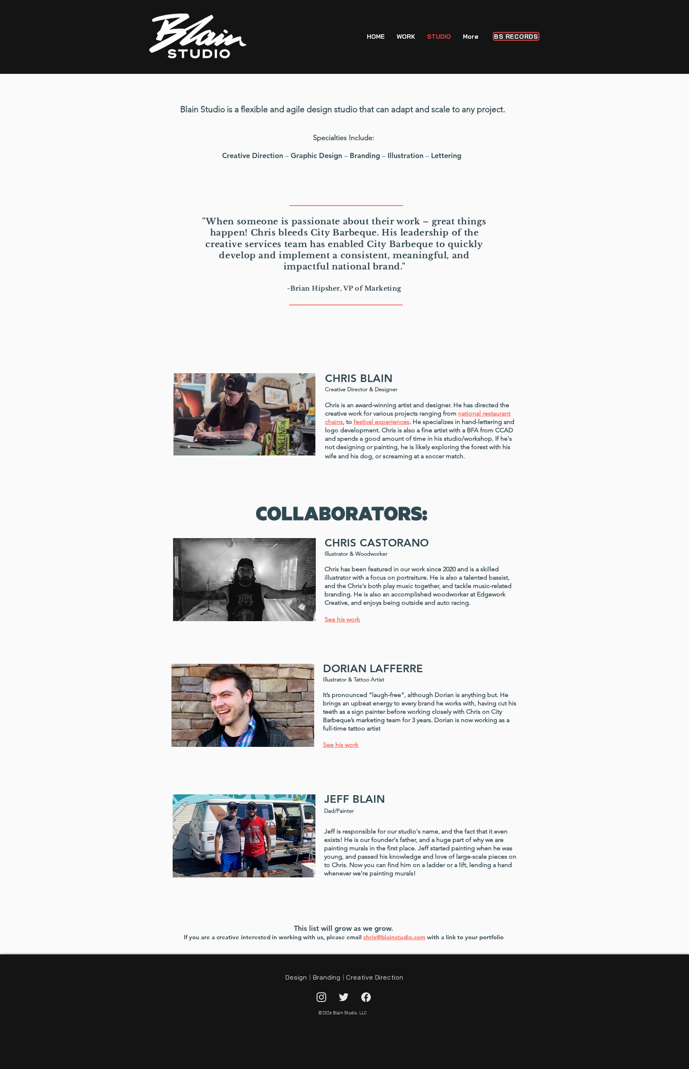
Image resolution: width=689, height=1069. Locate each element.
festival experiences (381, 422)
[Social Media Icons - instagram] (321, 997)
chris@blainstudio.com (394, 937)
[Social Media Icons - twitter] (343, 997)
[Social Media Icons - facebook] (366, 997)
